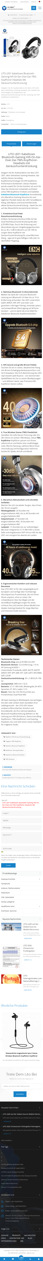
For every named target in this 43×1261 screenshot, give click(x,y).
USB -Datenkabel (7, 897)
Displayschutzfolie (8, 879)
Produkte (16, 1235)
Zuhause (4, 1235)
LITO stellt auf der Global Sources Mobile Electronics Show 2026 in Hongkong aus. (31, 929)
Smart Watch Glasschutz (9, 1183)
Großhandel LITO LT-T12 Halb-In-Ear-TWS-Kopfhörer (17, 778)
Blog (30, 1238)
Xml (22, 1241)
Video (3, 1238)
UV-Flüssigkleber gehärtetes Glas (12, 1164)
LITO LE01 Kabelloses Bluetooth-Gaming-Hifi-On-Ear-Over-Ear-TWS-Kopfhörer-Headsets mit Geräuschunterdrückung (20, 805)
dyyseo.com (30, 1253)
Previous (1, 1039)
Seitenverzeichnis (9, 1241)
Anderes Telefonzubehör (10, 888)
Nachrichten (30, 1235)
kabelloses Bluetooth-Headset (15, 755)
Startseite (13, 15)
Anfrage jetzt (21, 132)
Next (41, 1039)
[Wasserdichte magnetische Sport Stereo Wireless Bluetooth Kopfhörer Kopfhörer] (21, 1031)
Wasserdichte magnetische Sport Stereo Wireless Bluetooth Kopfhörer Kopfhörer (21, 1054)
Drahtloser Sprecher (9, 911)
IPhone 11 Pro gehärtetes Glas (11, 1187)
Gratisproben (24, 2)
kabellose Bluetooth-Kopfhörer (15, 746)
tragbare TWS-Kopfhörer (13, 741)
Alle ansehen (6, 1140)
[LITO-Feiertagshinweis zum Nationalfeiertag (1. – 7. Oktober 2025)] (11, 979)
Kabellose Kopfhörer (20, 18)
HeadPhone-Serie (26, 15)
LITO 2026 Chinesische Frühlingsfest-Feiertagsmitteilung (22, 1126)
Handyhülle (5, 884)
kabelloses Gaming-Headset (14, 750)
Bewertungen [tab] (31, 144)
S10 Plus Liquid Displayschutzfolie (12, 1172)
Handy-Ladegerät (7, 902)
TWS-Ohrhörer (10, 759)
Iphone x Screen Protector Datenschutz (14, 1180)
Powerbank (5, 893)
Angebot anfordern (11, 2)
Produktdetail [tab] (11, 144)
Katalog (33, 2)
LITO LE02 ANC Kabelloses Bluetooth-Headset (16, 770)
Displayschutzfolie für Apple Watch (13, 1168)
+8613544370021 (20, 1206)
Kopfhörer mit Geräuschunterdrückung (17, 737)
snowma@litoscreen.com (19, 1211)
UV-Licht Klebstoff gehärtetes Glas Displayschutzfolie (19, 1176)
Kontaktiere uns (17, 1238)
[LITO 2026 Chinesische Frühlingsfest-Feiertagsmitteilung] (11, 957)
